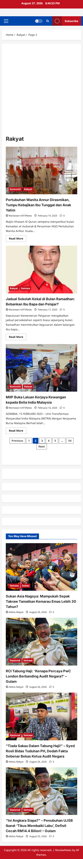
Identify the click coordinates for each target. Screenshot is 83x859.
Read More (17, 239)
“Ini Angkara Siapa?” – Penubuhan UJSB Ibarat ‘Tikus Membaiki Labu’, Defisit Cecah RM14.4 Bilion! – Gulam (39, 825)
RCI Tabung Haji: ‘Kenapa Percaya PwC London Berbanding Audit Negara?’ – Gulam (38, 676)
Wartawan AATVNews (20, 215)
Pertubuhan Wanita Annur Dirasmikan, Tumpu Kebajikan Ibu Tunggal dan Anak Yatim (38, 205)
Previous (17, 440)
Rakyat (28, 189)
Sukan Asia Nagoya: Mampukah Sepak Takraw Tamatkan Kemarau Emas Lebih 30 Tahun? (41, 601)
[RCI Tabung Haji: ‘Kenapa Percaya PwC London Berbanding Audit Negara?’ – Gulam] (41, 642)
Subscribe (71, 21)
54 (69, 440)
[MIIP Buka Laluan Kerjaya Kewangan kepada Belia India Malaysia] (41, 368)
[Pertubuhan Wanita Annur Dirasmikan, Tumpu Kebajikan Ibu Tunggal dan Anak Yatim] (41, 170)
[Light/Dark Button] (39, 21)
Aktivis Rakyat (16, 612)
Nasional (15, 660)
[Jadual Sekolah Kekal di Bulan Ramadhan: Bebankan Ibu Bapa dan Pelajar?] (41, 269)
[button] (6, 21)
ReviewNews (63, 850)
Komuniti (15, 189)
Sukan (25, 585)
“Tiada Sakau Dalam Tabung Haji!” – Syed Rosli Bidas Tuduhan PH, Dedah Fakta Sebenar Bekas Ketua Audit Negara (40, 751)
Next (41, 446)
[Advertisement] (41, 91)
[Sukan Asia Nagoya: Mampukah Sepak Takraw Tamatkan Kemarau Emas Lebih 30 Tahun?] (41, 567)
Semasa (25, 288)
